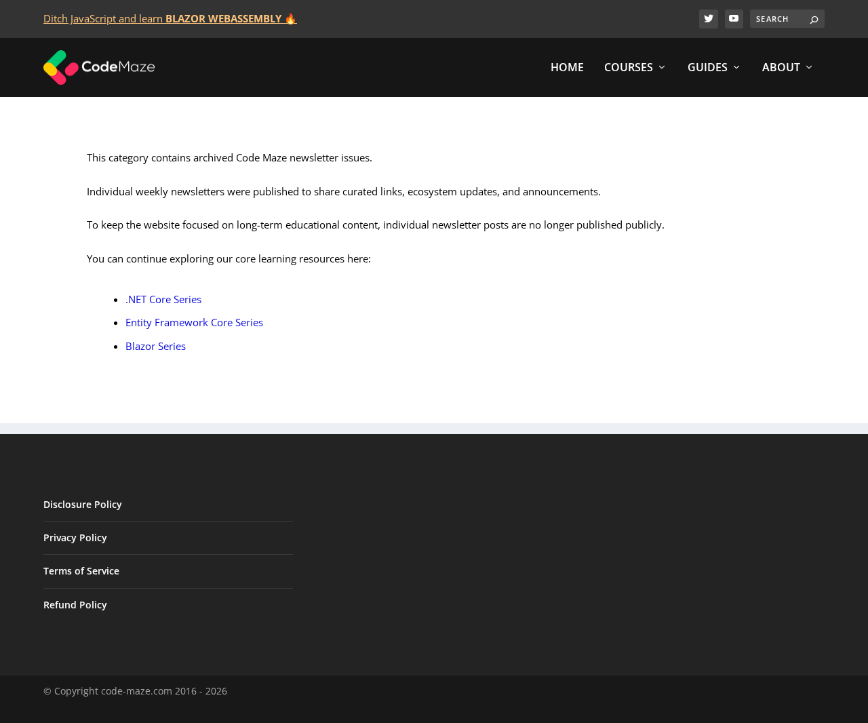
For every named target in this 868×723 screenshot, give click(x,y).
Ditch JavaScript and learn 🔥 (170, 18)
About (781, 68)
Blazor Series (155, 346)
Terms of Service (81, 570)
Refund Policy (75, 604)
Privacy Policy (75, 537)
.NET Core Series (163, 299)
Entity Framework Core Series (194, 322)
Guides (708, 68)
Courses (628, 68)
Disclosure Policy (82, 504)
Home (567, 68)
